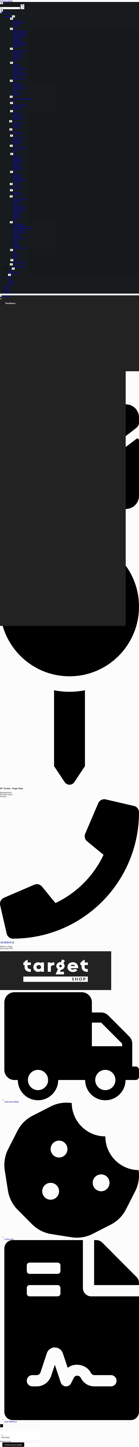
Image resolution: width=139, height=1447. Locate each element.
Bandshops (10, 303)
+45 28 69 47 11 (7, 942)
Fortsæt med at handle (13, 1445)
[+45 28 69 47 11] (69, 938)
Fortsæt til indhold (6, 1)
